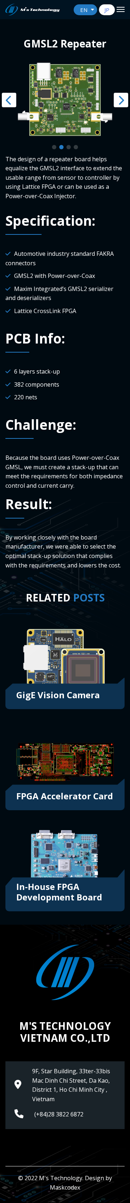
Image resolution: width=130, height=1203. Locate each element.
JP (106, 9)
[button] (54, 147)
